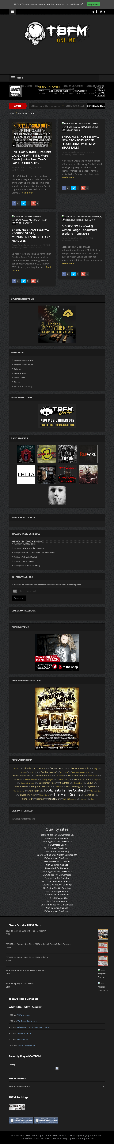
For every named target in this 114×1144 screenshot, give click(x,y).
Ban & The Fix (28, 561)
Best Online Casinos (57, 901)
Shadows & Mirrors (27, 783)
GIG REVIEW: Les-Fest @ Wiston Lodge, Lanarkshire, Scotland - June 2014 (80, 229)
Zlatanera (23, 772)
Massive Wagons (74, 786)
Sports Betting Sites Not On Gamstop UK (57, 854)
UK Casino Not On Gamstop (57, 888)
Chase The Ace (27, 794)
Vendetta (58, 787)
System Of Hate (81, 779)
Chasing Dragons (47, 780)
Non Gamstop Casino (57, 844)
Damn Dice (21, 786)
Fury (95, 769)
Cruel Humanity (63, 780)
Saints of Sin (92, 776)
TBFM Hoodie (20, 373)
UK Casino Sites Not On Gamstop (57, 904)
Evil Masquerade (21, 775)
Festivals (38, 247)
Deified (40, 798)
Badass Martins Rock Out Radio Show (38, 552)
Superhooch (58, 768)
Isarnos (83, 799)
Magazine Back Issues (23, 364)
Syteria (91, 786)
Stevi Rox (74, 238)
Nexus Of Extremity (31, 565)
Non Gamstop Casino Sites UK (57, 881)
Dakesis (17, 779)
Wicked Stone (44, 795)
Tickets (17, 382)
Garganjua (97, 780)
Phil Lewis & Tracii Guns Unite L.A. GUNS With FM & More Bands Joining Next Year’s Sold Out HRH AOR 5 (32, 157)
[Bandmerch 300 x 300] (57, 652)
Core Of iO (64, 772)
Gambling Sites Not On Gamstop (57, 841)
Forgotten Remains (40, 786)
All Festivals (19, 170)
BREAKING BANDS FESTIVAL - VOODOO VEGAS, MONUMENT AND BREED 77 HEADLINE (31, 235)
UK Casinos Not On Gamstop (57, 858)
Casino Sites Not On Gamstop (57, 884)
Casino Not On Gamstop (57, 838)
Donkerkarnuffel (43, 775)
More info (79, 4)
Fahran (33, 772)
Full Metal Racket (29, 557)
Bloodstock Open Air (34, 768)
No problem (93, 4)
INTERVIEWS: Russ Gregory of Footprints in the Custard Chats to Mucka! (74, 106)
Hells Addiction (76, 775)
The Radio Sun (95, 791)
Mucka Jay (75, 152)
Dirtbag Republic (31, 780)
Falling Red (26, 798)
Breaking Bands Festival (74, 155)
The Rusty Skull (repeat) (33, 548)
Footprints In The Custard (65, 790)
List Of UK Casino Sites (57, 898)
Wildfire (75, 240)
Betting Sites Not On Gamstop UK (57, 834)
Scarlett (24, 167)
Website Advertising (23, 386)
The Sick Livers (19, 791)
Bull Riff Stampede (69, 799)
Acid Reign (33, 790)
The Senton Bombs (80, 768)
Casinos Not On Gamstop (57, 851)
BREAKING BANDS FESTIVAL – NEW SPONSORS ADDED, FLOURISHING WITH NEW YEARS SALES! (81, 142)
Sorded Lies (78, 783)
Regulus (53, 799)
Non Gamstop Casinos (57, 864)
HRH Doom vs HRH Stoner (81, 772)
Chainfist (16, 769)
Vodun (90, 782)
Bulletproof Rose (47, 782)
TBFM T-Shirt (19, 377)
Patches (17, 369)
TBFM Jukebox (29, 543)
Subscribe (19, 598)
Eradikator (60, 776)
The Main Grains (66, 794)
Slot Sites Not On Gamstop (57, 848)
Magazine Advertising (23, 360)
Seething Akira (48, 772)
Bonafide (89, 794)
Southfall (64, 782)
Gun (92, 799)
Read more (26, 192)
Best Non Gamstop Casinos (57, 861)
